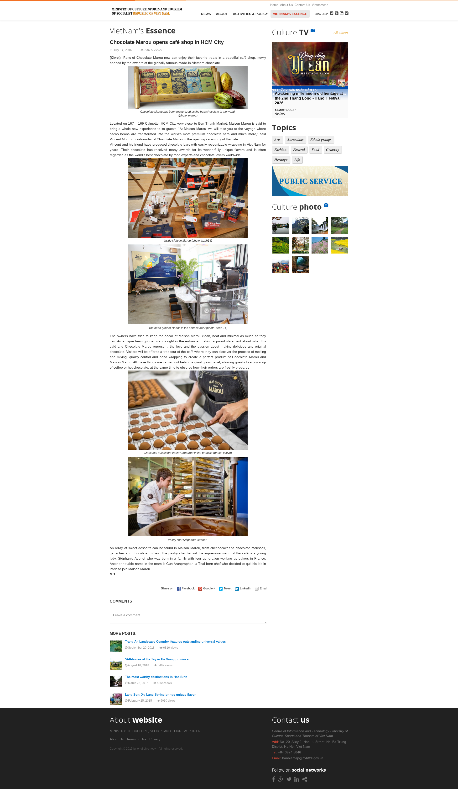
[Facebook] (186, 588)
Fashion (280, 149)
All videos (341, 32)
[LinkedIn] (243, 588)
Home (274, 5)
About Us (286, 5)
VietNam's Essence (290, 14)
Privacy (154, 739)
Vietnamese (320, 5)
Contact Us (302, 5)
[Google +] (206, 588)
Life (297, 159)
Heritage (281, 159)
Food (315, 149)
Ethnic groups (321, 139)
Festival (299, 149)
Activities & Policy (250, 14)
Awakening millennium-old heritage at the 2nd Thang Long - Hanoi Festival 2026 (309, 98)
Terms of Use (136, 739)
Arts (277, 139)
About (222, 14)
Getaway (332, 149)
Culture (291, 32)
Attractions (295, 139)
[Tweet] (225, 588)
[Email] (261, 588)
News (206, 14)
